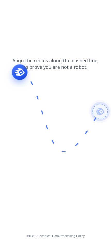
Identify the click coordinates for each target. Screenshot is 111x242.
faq (23, 7)
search (9, 7)
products (67, 7)
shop (22, 13)
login (7, 13)
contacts (87, 7)
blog (35, 7)
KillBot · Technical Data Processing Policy (55, 236)
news (49, 7)
